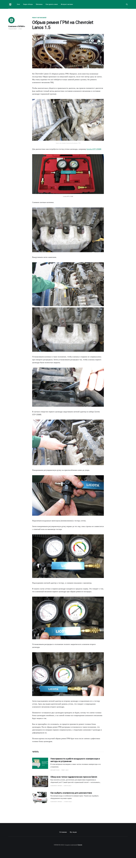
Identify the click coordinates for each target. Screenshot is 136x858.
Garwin (80, 845)
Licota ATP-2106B (94, 149)
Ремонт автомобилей (39, 17)
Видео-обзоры (28, 4)
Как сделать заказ (52, 4)
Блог (18, 4)
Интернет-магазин (67, 4)
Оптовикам (63, 832)
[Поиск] (126, 4)
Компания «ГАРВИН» (16, 26)
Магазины (39, 4)
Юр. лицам (73, 832)
